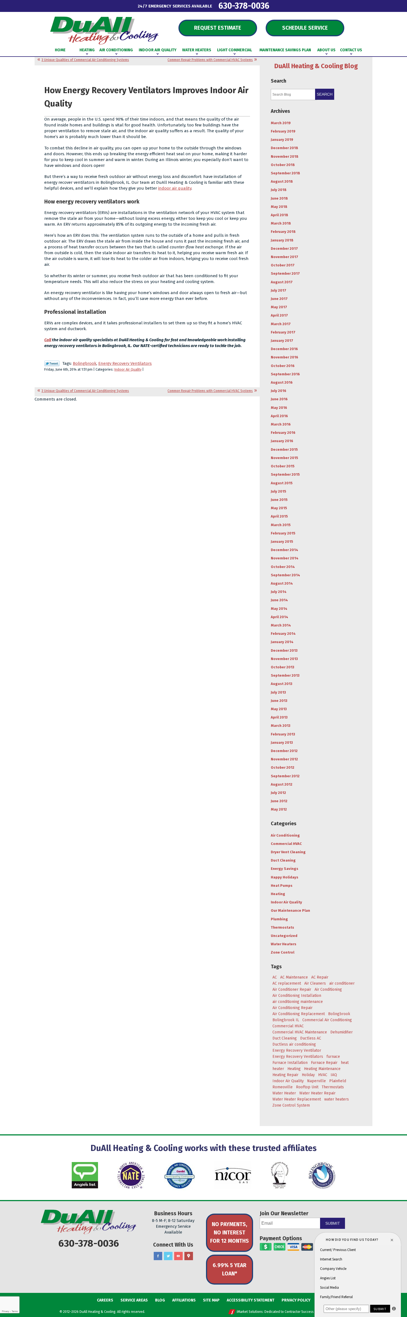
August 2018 (282, 181)
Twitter (168, 1256)
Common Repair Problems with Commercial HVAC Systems (210, 60)
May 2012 (279, 809)
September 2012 (285, 776)
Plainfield (337, 1081)
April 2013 (279, 717)
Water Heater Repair (317, 1093)
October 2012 (282, 767)
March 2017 (281, 324)
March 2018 (281, 223)
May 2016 (279, 408)
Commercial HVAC (286, 844)
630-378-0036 (243, 5)
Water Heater (284, 1093)
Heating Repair (285, 1075)
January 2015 (282, 541)
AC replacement (286, 983)
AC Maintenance (294, 977)
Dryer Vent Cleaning (288, 852)
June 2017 (279, 299)
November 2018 (284, 156)
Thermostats (282, 927)
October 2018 (283, 165)
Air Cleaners (315, 983)
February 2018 (283, 232)
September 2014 (285, 575)
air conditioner (342, 983)
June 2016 (279, 399)
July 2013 (278, 692)
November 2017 (284, 257)
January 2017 (282, 340)
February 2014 (283, 633)
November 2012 (284, 759)
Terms (15, 1311)
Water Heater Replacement (296, 1099)
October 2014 (283, 567)
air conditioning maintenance (297, 1001)
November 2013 (284, 659)
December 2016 (284, 349)
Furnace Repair (324, 1062)
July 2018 (279, 190)
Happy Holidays (284, 877)
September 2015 (285, 474)
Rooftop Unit (307, 1087)
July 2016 (278, 391)
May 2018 (279, 207)
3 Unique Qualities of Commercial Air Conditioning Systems (85, 60)
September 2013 (285, 675)
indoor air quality (174, 188)
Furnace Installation (290, 1062)
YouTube (178, 1256)
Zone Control (282, 952)
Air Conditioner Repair (291, 989)
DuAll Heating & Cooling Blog (316, 66)
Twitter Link (52, 363)
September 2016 (285, 374)
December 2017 (284, 248)
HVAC (322, 1075)
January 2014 (282, 642)
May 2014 (279, 609)
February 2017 (283, 332)
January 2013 (282, 742)
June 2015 (279, 500)
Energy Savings (284, 869)
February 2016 (283, 432)
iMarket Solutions (250, 1312)
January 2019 (282, 139)
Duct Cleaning (283, 860)
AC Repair (319, 977)
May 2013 (279, 709)
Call (47, 339)
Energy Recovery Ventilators (125, 363)
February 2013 (283, 734)
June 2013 (279, 701)
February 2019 (283, 131)
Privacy (5, 1311)
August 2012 (281, 784)
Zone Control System (291, 1105)
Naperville (316, 1081)
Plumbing (279, 919)
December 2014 (284, 550)
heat (345, 1062)
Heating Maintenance (322, 1068)
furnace (333, 1056)
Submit (332, 1223)
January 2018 (282, 240)
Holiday (308, 1075)
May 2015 (279, 508)
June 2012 (279, 801)
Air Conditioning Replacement (298, 1014)
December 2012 (284, 751)
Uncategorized (284, 936)
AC (274, 977)
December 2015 (284, 449)
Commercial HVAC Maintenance (299, 1032)
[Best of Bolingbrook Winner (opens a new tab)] (279, 1175)
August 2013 (281, 684)
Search (325, 94)
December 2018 (284, 148)
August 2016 (282, 382)
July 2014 (279, 592)
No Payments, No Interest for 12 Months (229, 1232)
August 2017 (282, 282)
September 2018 (285, 173)
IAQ (334, 1075)
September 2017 (285, 273)
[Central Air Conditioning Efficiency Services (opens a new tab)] (179, 1175)
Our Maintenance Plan (290, 910)
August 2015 (282, 483)
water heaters (336, 1099)
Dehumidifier (341, 1032)
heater (278, 1068)
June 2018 (279, 198)
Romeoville (282, 1087)
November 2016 (284, 357)
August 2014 (282, 583)
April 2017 (279, 315)
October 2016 (283, 366)
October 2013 (282, 667)
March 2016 (281, 424)
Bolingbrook (84, 363)
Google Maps (188, 1256)
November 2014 (284, 558)
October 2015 (283, 466)
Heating (278, 894)
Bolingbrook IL (285, 1020)
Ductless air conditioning (294, 1044)
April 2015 (279, 516)
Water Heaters (283, 944)
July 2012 (278, 793)
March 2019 (281, 123)
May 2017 (279, 307)
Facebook (158, 1256)
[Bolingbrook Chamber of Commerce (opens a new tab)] (322, 1175)
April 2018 (279, 215)
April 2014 (279, 617)
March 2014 (281, 625)
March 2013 (280, 726)
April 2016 (279, 416)
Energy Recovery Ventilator (296, 1050)
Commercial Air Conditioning (327, 1020)
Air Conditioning (285, 835)
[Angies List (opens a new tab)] (85, 1175)
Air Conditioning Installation (296, 995)
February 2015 (283, 533)
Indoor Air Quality (127, 369)
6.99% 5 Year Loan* (229, 1269)
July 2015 (278, 491)
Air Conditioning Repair (292, 1007)
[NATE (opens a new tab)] (131, 1175)
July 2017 (278, 290)
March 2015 (281, 525)
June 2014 (279, 600)
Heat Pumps (281, 885)
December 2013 (284, 650)
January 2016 (282, 441)
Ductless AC (310, 1038)
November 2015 (284, 458)
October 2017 (283, 265)
